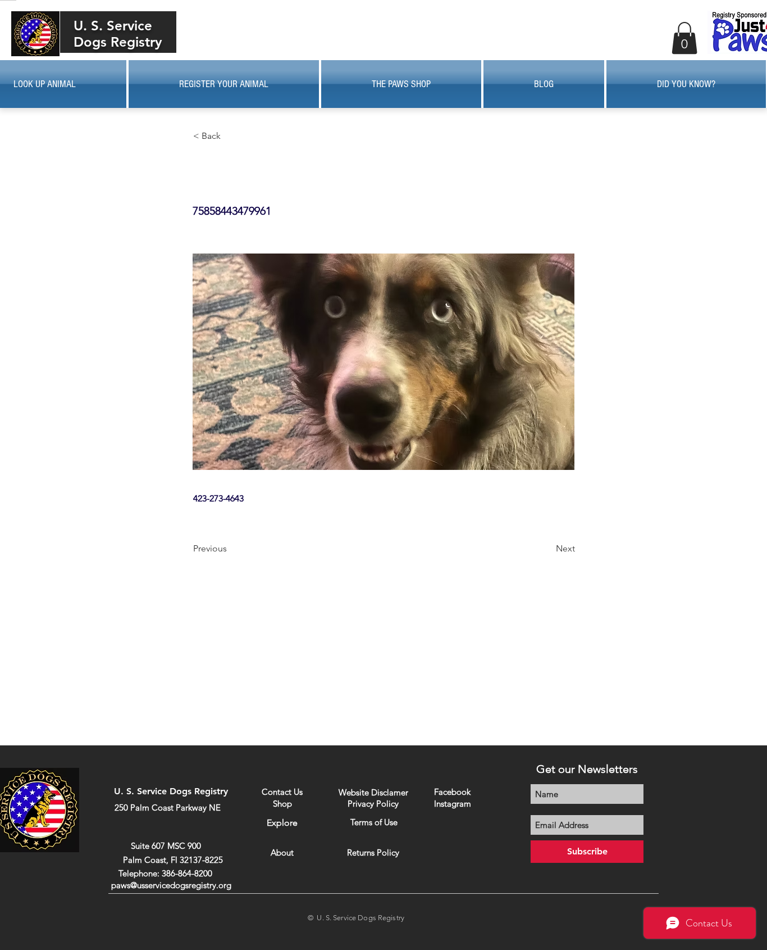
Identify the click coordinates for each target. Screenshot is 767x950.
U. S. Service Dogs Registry (118, 33)
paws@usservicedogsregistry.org (171, 885)
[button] (684, 38)
